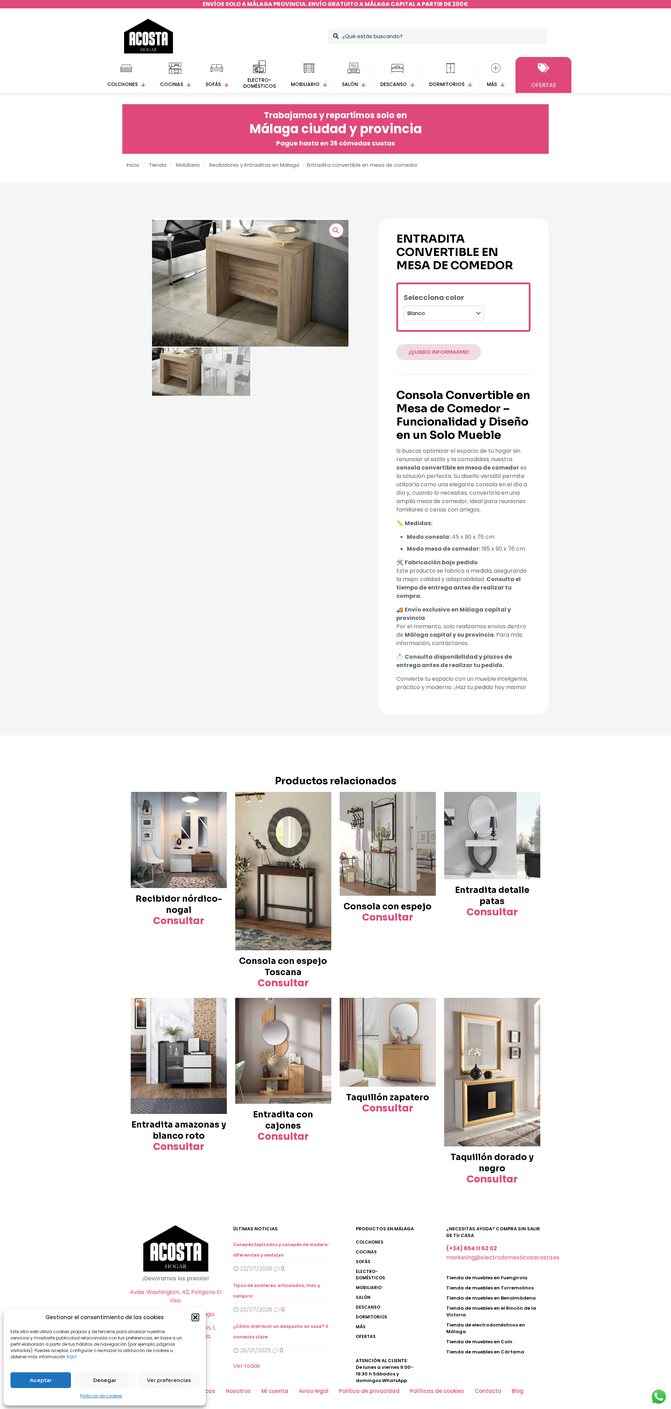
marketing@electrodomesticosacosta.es (503, 1257)
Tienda (157, 165)
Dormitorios (371, 1317)
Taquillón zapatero (387, 1097)
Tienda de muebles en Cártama (485, 1352)
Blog (518, 1391)
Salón (363, 1297)
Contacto (488, 1391)
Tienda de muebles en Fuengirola (486, 1277)
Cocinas (366, 1252)
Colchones (369, 1242)
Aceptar (41, 1380)
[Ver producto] (217, 801)
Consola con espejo (388, 906)
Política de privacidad (369, 1391)
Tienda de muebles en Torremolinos (490, 1288)
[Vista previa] (217, 816)
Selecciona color (434, 297)
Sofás (363, 1262)
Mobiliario (188, 165)
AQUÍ (71, 1357)
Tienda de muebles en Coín (479, 1341)
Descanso (368, 1307)
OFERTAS (366, 1336)
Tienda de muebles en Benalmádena (491, 1298)
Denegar (104, 1380)
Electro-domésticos (370, 1274)
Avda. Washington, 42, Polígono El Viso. (175, 1296)
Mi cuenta (274, 1391)
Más (361, 1327)
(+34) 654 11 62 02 (471, 1248)
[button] (195, 1317)
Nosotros (238, 1391)
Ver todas (246, 1366)
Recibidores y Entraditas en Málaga (254, 165)
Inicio (133, 165)
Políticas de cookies (101, 1396)
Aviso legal (314, 1391)
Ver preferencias (169, 1380)
